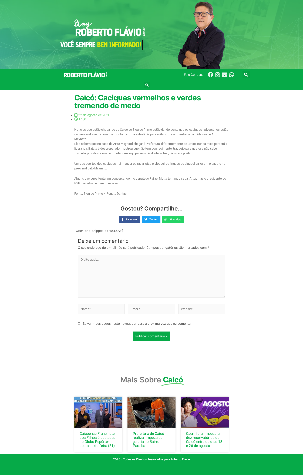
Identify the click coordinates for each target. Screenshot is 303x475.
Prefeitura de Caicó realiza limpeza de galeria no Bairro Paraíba (148, 439)
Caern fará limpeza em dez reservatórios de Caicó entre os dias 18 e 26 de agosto (204, 439)
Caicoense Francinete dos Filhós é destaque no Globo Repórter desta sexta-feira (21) (98, 439)
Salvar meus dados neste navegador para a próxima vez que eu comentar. (138, 323)
